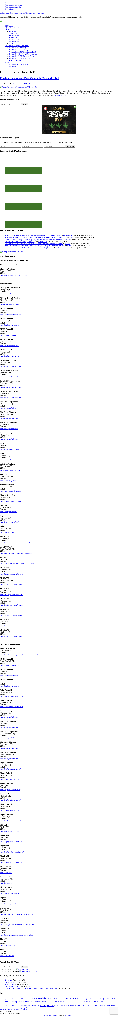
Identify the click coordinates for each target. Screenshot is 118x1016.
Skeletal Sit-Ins (10, 984)
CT (111, 999)
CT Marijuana (15, 1001)
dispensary (114, 1002)
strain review (91, 1005)
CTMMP (44, 1002)
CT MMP (51, 1001)
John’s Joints (61, 248)
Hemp (21, 1005)
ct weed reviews (71, 1002)
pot (78, 1005)
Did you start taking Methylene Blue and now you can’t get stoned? (29, 248)
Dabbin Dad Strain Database (102, 1002)
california (23, 999)
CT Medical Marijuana (31, 1001)
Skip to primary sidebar (13, 7)
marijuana (47, 1005)
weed (23, 1008)
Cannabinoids (30, 999)
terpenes (2, 1009)
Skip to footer (10, 9)
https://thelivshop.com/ (8, 481)
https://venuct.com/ (7, 956)
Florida (12, 1005)
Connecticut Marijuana (83, 999)
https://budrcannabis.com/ (9, 325)
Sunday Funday (100, 1005)
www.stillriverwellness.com (10, 470)
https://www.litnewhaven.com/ (11, 893)
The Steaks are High (12, 986)
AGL (17, 999)
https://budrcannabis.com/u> (10, 315)
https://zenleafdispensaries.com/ (11, 574)
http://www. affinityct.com (9, 294)
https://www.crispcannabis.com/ (11, 696)
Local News (35, 1005)
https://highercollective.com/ (10, 769)
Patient (74, 1005)
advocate (13, 999)
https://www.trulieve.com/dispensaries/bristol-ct (17, 564)
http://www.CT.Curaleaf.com (10, 366)
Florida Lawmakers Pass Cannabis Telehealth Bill (29, 78)
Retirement (9, 980)
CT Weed (60, 1001)
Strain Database (83, 1005)
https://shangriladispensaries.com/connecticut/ (17, 914)
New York (67, 1005)
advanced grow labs (5, 999)
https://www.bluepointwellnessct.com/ (13, 275)
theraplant (10, 1009)
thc (6, 1009)
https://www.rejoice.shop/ (9, 522)
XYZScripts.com (69, 1015)
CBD (48, 999)
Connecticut (70, 998)
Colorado (52, 999)
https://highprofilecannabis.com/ (11, 842)
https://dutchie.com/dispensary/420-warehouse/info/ (18, 655)
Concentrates (59, 999)
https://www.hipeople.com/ (9, 831)
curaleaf (79, 1002)
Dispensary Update (5, 1005)
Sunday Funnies (110, 1005)
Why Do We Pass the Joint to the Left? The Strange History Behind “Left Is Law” (34, 246)
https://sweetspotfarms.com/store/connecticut (16, 543)
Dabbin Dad (67, 235)
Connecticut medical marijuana (98, 999)
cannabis (40, 998)
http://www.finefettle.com (9, 408)
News (71, 237)
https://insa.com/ (6, 873)
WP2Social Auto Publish (50, 1015)
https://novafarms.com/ (8, 512)
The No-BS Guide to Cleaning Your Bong (20, 242)
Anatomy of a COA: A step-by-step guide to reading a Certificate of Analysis (32, 235)
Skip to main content (12, 3)
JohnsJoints (27, 1005)
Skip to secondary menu (13, 5)
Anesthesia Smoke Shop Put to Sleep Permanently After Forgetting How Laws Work (35, 237)
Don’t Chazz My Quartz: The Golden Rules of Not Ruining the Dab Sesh (31, 988)
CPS (108, 999)
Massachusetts (58, 1005)
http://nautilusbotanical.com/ (10, 491)
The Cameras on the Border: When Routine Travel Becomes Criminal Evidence (34, 244)
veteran (17, 1009)
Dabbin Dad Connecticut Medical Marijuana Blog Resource (22, 13)
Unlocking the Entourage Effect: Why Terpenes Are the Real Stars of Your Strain (34, 240)
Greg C (17, 1005)
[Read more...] (60, 95)
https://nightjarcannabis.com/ (10, 501)
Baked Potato (9, 982)
